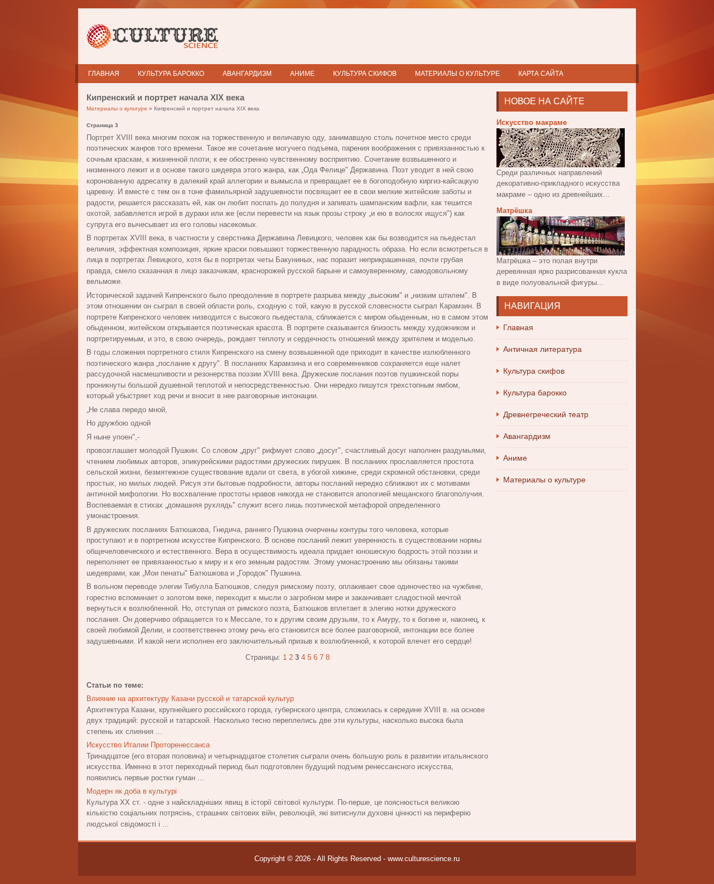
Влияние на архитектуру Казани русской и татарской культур (190, 698)
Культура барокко (171, 74)
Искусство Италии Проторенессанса (148, 745)
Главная (103, 74)
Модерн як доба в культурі (131, 791)
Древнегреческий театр (545, 414)
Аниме (302, 74)
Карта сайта (540, 74)
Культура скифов (365, 74)
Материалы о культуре (457, 74)
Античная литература (542, 349)
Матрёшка (514, 210)
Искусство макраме (531, 122)
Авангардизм (247, 74)
